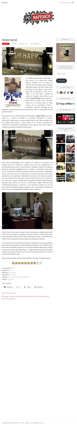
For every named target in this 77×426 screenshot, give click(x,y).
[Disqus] (27, 335)
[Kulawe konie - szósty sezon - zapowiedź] (60, 148)
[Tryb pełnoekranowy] (73, 122)
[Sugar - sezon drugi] (60, 138)
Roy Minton (11, 298)
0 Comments (36, 43)
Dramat (22, 296)
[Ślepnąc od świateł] (60, 158)
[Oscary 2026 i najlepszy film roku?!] (60, 177)
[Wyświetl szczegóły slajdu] (65, 52)
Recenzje (5, 43)
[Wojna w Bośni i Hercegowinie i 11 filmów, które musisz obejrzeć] (70, 138)
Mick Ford (35, 296)
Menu (6, 3)
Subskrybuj (61, 81)
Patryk (14, 43)
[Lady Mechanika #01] (70, 158)
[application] (65, 118)
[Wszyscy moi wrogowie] (70, 167)
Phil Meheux (42, 296)
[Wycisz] (71, 122)
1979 (10, 296)
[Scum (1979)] (27, 61)
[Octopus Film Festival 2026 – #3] (60, 167)
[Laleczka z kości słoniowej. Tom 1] (70, 177)
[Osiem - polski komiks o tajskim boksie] (70, 148)
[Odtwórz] (59, 122)
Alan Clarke (16, 296)
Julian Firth (28, 296)
